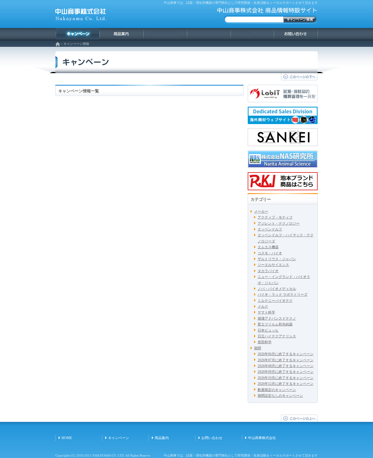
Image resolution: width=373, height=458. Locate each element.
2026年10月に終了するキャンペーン (286, 378)
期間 (257, 348)
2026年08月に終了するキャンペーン (286, 366)
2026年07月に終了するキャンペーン (286, 360)
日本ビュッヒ (268, 330)
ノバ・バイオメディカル (277, 289)
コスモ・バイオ (270, 253)
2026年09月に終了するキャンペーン (286, 372)
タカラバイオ (268, 271)
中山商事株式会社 (262, 438)
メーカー (261, 211)
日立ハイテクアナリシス (277, 336)
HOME (66, 438)
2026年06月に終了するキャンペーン (286, 354)
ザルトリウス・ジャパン (277, 259)
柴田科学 (265, 342)
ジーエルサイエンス (273, 265)
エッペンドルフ (270, 229)
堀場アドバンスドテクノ (277, 318)
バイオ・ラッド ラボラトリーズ (282, 295)
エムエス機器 (268, 247)
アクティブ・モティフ (275, 217)
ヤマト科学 (266, 312)
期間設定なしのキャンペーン (280, 396)
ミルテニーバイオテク (275, 301)
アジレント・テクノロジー (279, 223)
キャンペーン (118, 438)
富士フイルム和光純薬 (275, 324)
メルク (263, 306)
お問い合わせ (211, 438)
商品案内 (162, 438)
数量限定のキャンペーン (277, 390)
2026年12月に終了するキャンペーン (286, 384)
